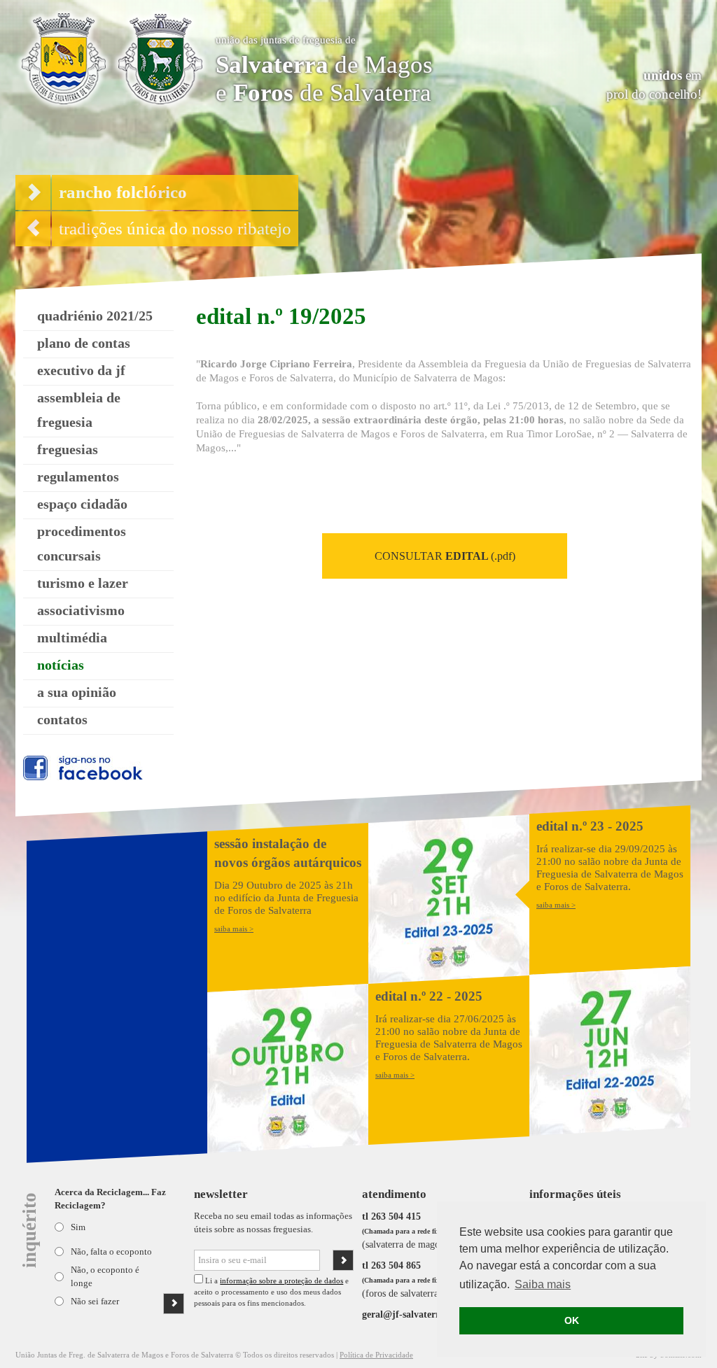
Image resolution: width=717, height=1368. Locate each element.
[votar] (173, 1303)
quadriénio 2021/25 (95, 315)
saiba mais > (233, 928)
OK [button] (571, 1320)
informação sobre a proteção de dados (281, 1280)
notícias (60, 664)
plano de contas (83, 343)
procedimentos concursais (81, 543)
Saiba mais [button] (543, 1284)
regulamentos (78, 476)
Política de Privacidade (376, 1355)
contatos (62, 719)
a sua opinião (76, 692)
